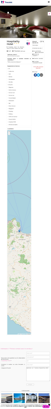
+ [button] (9, 132)
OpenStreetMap (24, 334)
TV (9, 68)
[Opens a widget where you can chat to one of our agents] (46, 406)
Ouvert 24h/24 (12, 119)
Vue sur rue (11, 95)
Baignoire (11, 87)
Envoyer (30, 384)
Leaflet (19, 334)
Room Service (12, 106)
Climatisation (12, 79)
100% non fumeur (13, 116)
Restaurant (11, 100)
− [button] (9, 134)
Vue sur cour (12, 92)
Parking (10, 114)
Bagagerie (11, 108)
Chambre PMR (12, 122)
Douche (11, 84)
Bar (9, 103)
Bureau (10, 76)
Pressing (11, 111)
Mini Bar (11, 82)
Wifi (10, 74)
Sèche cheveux (12, 90)
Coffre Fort (11, 71)
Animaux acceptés (13, 124)
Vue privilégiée (12, 98)
